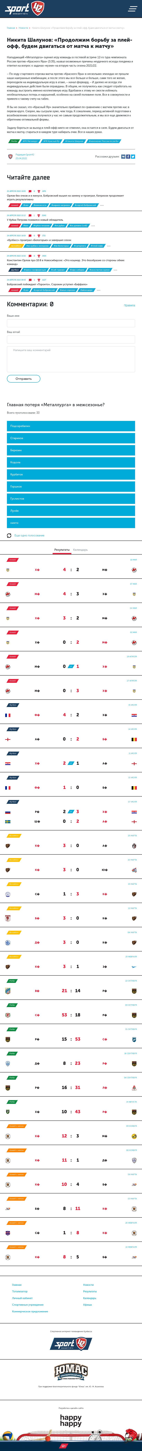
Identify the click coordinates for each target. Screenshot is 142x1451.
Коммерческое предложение (30, 1311)
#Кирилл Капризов (60, 205)
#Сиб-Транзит (58, 270)
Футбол (15, 270)
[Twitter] (133, 157)
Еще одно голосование (29, 535)
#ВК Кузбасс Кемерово (37, 246)
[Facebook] (128, 157)
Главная (16, 1284)
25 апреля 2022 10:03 (16, 191)
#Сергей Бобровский (85, 205)
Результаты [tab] (62, 549)
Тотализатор (20, 1291)
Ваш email (13, 332)
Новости (88, 1284)
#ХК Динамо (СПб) (78, 225)
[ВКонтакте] (123, 157)
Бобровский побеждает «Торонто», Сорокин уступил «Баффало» (47, 284)
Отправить (24, 379)
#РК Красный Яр (51, 141)
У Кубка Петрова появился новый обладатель (35, 219)
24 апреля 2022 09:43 (16, 280)
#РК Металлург (30, 141)
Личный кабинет (22, 1298)
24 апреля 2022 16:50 (16, 256)
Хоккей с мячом (17, 1126)
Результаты (90, 1291)
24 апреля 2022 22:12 (16, 216)
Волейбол (16, 246)
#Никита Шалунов (74, 141)
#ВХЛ (25, 225)
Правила (129, 305)
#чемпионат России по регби (103, 141)
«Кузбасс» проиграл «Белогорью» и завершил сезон (39, 240)
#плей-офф (97, 246)
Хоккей (14, 205)
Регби (14, 141)
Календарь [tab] (80, 549)
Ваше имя (13, 315)
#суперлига (80, 246)
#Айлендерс (86, 290)
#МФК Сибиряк (77, 270)
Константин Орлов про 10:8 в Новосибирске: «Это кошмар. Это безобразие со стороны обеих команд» (65, 262)
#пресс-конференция (35, 270)
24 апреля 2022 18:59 (16, 236)
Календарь (89, 1298)
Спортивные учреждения (27, 1304)
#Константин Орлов (99, 270)
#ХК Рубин (60, 225)
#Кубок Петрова (41, 225)
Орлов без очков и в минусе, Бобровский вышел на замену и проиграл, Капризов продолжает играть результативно (65, 197)
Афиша (87, 1304)
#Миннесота (40, 205)
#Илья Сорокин (67, 290)
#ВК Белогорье (61, 246)
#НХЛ (25, 205)
